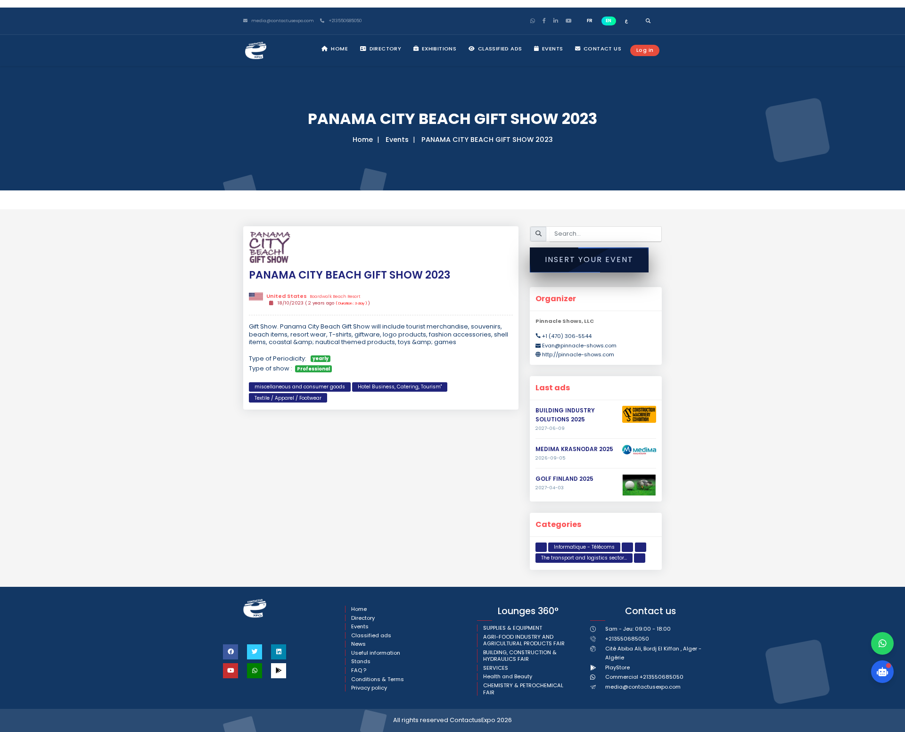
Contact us (601, 48)
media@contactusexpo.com (643, 687)
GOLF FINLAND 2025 (564, 479)
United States (313, 296)
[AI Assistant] (882, 671)
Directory (384, 48)
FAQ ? (358, 670)
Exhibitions (438, 48)
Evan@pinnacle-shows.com (579, 345)
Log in (644, 50)
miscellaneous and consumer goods (300, 386)
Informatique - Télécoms (584, 547)
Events (552, 48)
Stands (360, 661)
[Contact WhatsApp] (882, 643)
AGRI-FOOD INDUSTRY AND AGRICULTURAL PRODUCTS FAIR (524, 640)
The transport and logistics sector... (584, 557)
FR (589, 20)
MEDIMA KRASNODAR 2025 (574, 449)
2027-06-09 (550, 428)
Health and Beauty (507, 676)
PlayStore (617, 667)
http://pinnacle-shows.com (578, 354)
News (358, 644)
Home (338, 48)
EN (608, 20)
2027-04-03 (549, 488)
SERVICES (495, 668)
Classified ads (499, 48)
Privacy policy (369, 687)
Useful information (375, 653)
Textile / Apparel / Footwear (288, 398)
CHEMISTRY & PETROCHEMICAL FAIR (523, 689)
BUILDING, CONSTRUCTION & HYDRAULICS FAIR (520, 656)
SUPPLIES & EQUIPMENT (512, 628)
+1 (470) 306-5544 (567, 336)
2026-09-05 (550, 458)
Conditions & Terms (377, 679)
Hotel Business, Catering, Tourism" (400, 386)
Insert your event (589, 259)
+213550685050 (344, 21)
